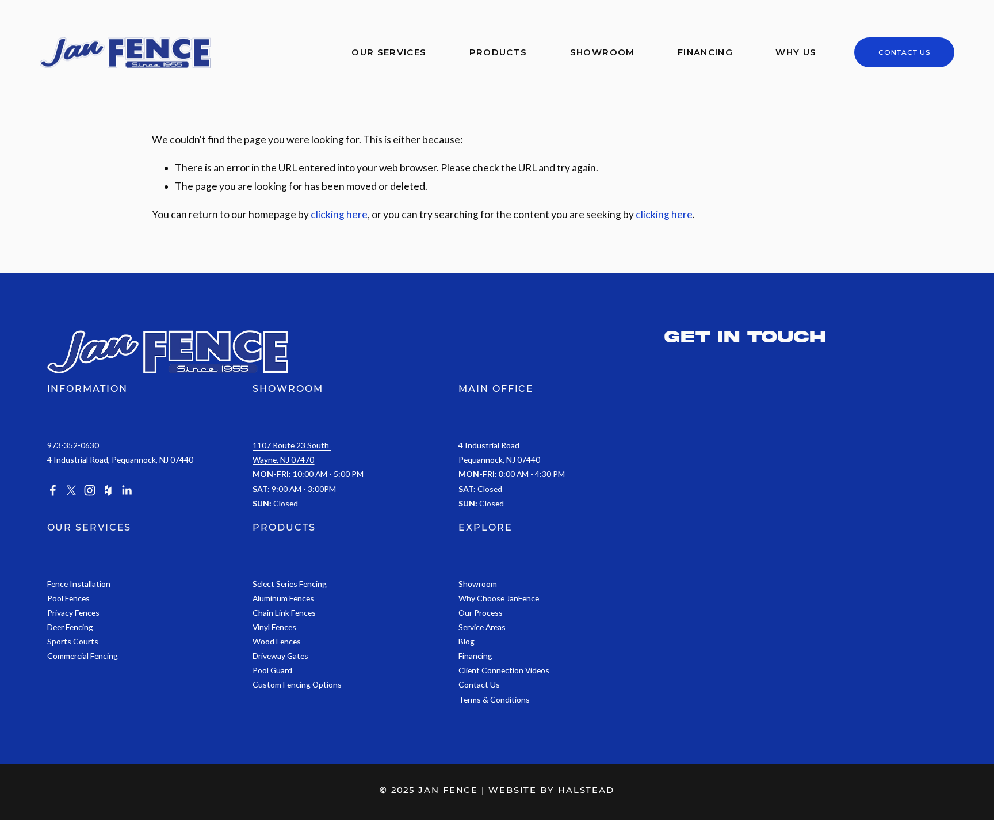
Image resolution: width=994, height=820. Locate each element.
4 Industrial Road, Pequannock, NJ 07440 (120, 459)
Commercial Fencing (82, 656)
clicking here (339, 214)
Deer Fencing (70, 627)
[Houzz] (108, 490)
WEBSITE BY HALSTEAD (551, 790)
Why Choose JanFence (498, 598)
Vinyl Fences (274, 627)
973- (55, 445)
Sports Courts (72, 641)
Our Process (480, 612)
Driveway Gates (280, 656)
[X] (71, 490)
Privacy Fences (73, 612)
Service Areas (482, 627)
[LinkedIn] (126, 490)
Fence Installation (78, 584)
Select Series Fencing (290, 584)
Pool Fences (68, 598)
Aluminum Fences (283, 598)
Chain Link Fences (284, 612)
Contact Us (904, 52)
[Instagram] (89, 490)
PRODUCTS (284, 527)
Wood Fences (277, 641)
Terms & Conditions (494, 699)
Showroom (602, 52)
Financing (705, 52)
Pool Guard (272, 670)
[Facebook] (53, 490)
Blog (466, 641)
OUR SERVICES (89, 527)
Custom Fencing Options (297, 684)
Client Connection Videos (503, 670)
